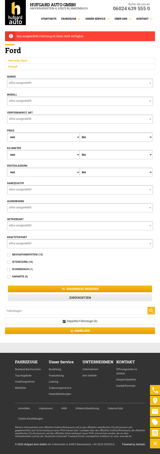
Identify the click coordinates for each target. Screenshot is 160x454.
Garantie (20, 276)
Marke (11, 76)
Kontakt (142, 18)
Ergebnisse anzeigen (80, 289)
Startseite (48, 18)
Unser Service (95, 18)
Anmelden (24, 408)
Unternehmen (90, 369)
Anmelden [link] (82, 330)
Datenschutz (115, 408)
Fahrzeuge (68, 18)
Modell (12, 94)
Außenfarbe (15, 201)
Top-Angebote (23, 375)
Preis (10, 130)
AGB (64, 408)
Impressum (45, 408)
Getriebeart (15, 219)
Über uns (121, 18)
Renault (12, 66)
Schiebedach (22, 269)
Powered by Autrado (133, 444)
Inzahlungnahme (25, 381)
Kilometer (14, 148)
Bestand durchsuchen (28, 369)
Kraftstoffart (17, 237)
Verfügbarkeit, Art (20, 112)
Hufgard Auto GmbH (53, 5)
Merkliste (20, 387)
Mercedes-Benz (18, 60)
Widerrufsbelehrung (87, 408)
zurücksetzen (80, 297)
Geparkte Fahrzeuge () (82, 321)
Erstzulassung (17, 165)
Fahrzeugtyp (15, 183)
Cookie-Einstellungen (30, 418)
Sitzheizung (22, 261)
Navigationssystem (27, 254)
